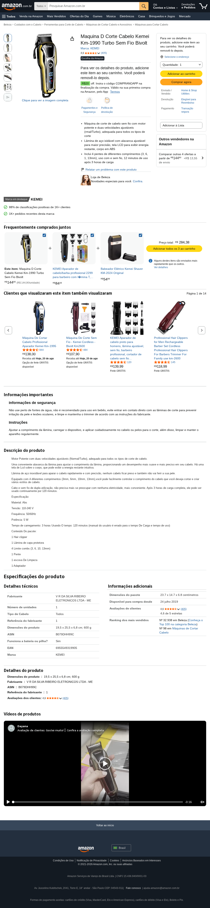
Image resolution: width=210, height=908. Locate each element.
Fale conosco (133, 888)
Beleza (7, 24)
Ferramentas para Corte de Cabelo (63, 24)
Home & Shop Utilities (189, 92)
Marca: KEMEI (90, 48)
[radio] (8, 38)
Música (111, 16)
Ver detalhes (161, 267)
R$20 (85, 83)
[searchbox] (93, 6)
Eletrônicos (127, 16)
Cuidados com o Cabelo (27, 24)
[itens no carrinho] (203, 6)
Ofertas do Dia (79, 16)
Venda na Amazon (31, 16)
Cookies (114, 860)
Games (97, 16)
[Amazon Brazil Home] (86, 849)
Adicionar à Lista (173, 125)
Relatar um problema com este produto (111, 169)
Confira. (137, 181)
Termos (115, 91)
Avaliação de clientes (31, 730)
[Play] (7, 802)
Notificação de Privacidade (92, 860)
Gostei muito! (55, 730)
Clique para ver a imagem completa (45, 100)
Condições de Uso (63, 860)
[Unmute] (202, 802)
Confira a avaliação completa (85, 730)
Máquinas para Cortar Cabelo (151, 24)
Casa (141, 16)
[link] (74, 248)
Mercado (185, 16)
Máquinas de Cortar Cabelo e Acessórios (109, 24)
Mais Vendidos (56, 16)
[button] (8, 16)
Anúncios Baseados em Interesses (141, 860)
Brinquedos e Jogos (162, 16)
